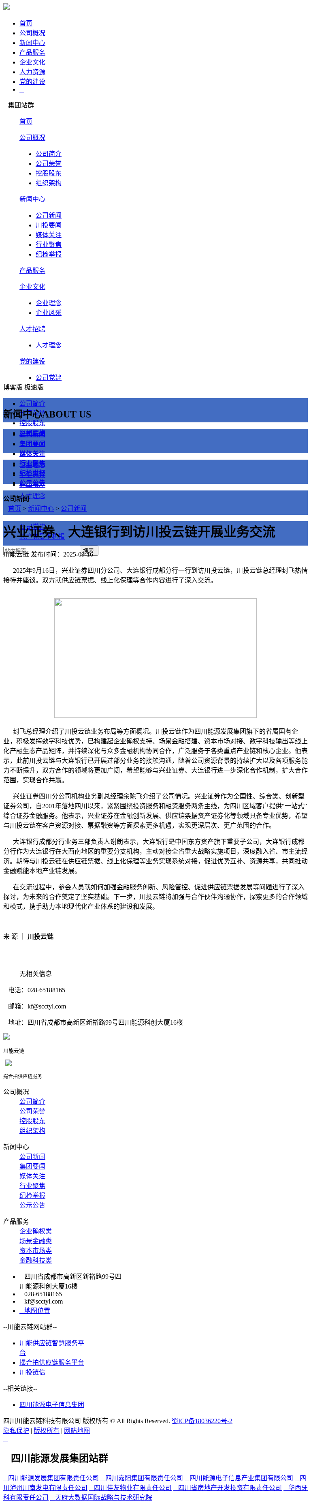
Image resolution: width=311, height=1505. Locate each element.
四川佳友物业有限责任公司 (130, 1487)
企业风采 (49, 312)
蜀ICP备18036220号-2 (202, 1420)
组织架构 (49, 183)
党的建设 (32, 361)
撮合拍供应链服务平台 (51, 1362)
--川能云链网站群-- (30, 1326)
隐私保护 (16, 1430)
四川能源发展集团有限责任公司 (51, 1478)
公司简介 (49, 153)
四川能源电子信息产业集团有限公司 (239, 1478)
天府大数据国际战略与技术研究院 (101, 1497)
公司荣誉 (49, 163)
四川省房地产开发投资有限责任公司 (227, 1487)
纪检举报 (49, 254)
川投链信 (32, 1372)
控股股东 (49, 173)
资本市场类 (35, 1250)
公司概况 (32, 137)
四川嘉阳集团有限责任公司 (141, 1478)
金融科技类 (35, 1260)
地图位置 (34, 1310)
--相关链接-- (20, 1388)
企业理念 (49, 303)
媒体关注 (49, 234)
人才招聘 (32, 328)
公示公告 (32, 482)
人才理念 (49, 345)
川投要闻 (49, 225)
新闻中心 (32, 199)
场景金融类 (35, 1240)
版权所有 (47, 1430)
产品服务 (32, 270)
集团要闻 (32, 443)
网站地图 (77, 1430)
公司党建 (49, 377)
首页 (25, 121)
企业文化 (32, 286)
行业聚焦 (49, 244)
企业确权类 (35, 1231)
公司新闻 (49, 215)
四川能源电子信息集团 (51, 1404)
